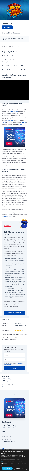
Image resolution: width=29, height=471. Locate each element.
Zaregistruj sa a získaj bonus (14, 312)
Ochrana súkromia (6, 439)
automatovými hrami (14, 111)
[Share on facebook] (9, 380)
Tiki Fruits (20, 124)
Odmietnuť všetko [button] (20, 468)
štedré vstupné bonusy (7, 216)
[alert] (14, 460)
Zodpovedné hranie (7, 436)
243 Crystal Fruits (9, 120)
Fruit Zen (4, 122)
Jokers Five (23, 122)
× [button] (27, 450)
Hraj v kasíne (7, 27)
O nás (3, 434)
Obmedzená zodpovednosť (8, 441)
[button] (14, 466)
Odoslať (14, 368)
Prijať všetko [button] (7, 468)
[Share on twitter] (4, 380)
